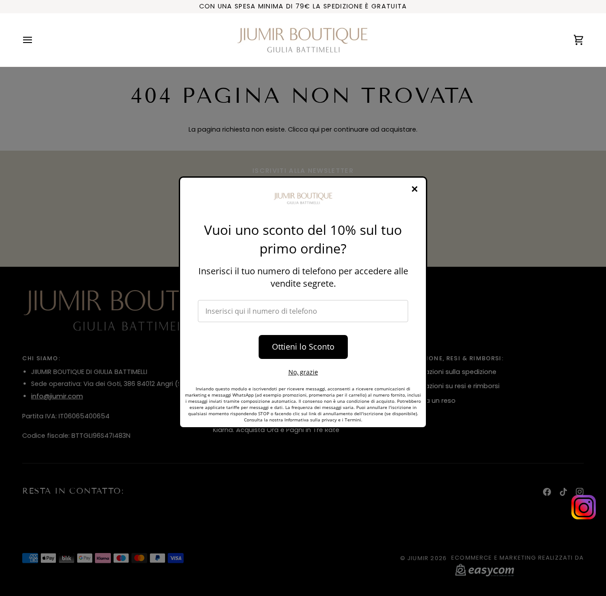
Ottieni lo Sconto (303, 346)
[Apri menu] (35, 39)
